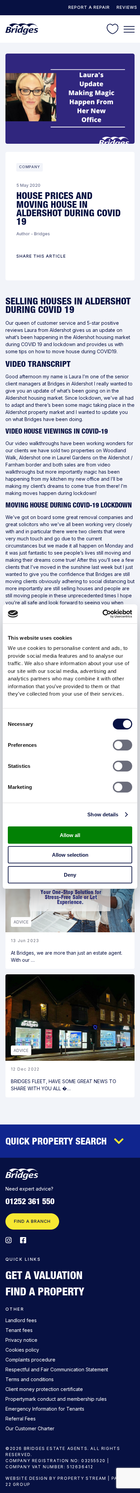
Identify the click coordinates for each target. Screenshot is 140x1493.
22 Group (18, 1484)
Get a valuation (44, 1275)
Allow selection (70, 855)
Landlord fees (21, 1320)
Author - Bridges (33, 233)
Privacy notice (21, 1340)
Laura (30, 330)
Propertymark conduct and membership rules (56, 1399)
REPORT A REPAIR (89, 7)
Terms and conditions (29, 1379)
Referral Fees (20, 1418)
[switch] (122, 744)
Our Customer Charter (29, 1428)
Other (14, 1309)
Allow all (70, 835)
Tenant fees (19, 1330)
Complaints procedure (30, 1359)
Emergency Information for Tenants (44, 1409)
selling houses (77, 588)
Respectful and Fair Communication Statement (56, 1369)
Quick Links (23, 1259)
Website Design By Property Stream (55, 1478)
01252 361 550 (29, 1201)
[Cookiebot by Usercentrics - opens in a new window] (102, 614)
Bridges (56, 383)
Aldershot (61, 330)
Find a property (44, 1291)
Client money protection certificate (44, 1389)
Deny (70, 874)
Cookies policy (22, 1350)
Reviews (127, 7)
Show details (102, 814)
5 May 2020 (28, 185)
